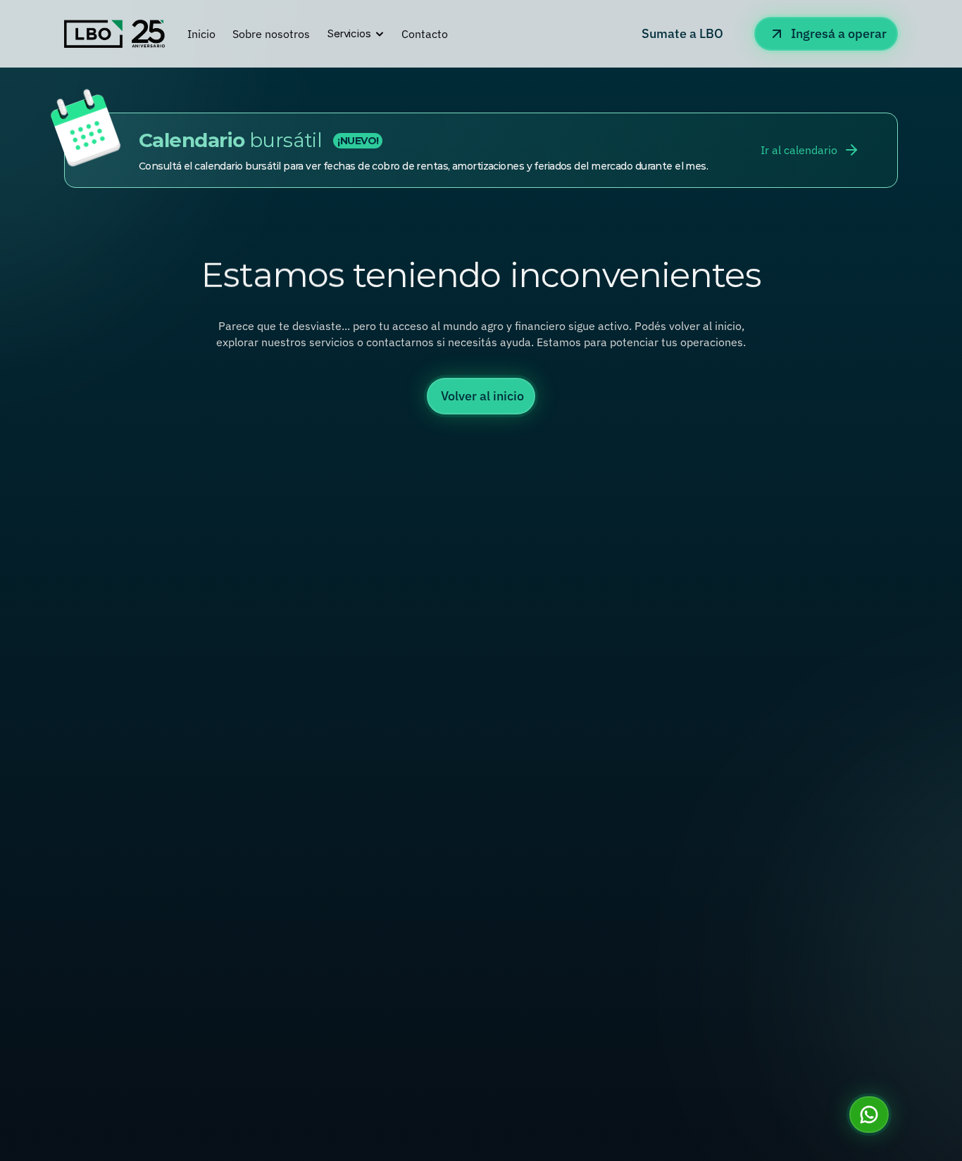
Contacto (424, 34)
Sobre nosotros (271, 34)
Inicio (201, 34)
